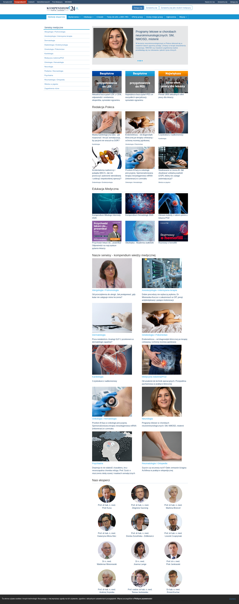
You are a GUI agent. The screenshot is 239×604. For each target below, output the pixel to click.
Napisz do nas (210, 2)
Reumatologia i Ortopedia (54, 80)
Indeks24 (31, 2)
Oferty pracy (137, 17)
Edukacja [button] (88, 17)
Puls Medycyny (57, 2)
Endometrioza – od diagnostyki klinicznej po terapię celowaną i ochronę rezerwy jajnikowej (139, 138)
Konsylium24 (7, 2)
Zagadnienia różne (51, 88)
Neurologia (48, 67)
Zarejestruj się (222, 2)
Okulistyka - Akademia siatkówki (139, 243)
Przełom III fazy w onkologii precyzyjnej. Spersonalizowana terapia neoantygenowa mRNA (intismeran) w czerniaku (114, 426)
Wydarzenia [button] (73, 17)
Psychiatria (48, 75)
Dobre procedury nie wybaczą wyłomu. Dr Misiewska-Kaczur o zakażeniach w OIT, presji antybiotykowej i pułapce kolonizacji (162, 297)
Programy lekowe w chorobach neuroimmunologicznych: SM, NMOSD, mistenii (133, 35)
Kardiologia (48, 54)
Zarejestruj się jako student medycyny (176, 7)
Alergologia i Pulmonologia (54, 32)
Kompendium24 (20, 2)
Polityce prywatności (143, 598)
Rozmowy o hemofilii (167, 243)
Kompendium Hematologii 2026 (139, 215)
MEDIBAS (68, 2)
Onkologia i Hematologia (54, 62)
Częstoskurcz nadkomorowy (170, 135)
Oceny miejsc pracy (154, 17)
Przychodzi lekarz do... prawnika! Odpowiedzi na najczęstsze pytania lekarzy (106, 246)
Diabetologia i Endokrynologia (56, 45)
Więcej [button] (182, 17)
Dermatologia (49, 40)
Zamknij (232, 599)
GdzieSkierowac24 (43, 2)
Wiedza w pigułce (51, 84)
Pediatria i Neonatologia (53, 71)
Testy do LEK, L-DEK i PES (117, 17)
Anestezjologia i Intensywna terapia (58, 36)
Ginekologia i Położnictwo (54, 49)
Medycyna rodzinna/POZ (54, 58)
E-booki (100, 17)
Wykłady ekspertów (56, 17)
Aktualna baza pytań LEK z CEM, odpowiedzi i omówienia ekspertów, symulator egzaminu (106, 97)
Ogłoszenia (171, 17)
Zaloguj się (234, 2)
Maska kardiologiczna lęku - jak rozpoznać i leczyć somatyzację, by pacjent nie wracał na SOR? (106, 138)
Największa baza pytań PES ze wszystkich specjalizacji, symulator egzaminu (139, 97)
